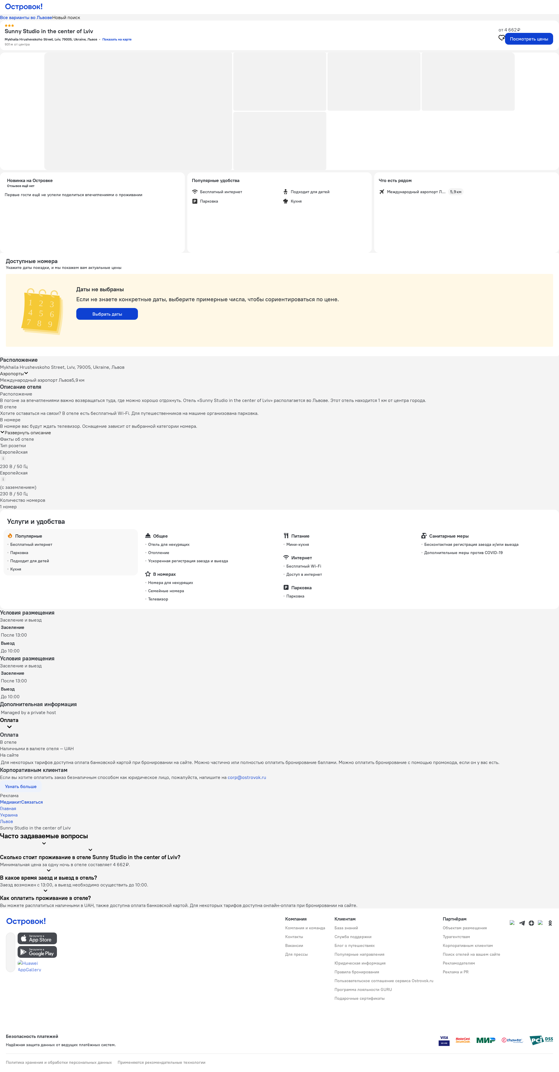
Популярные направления (359, 954)
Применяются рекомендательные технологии (161, 1062)
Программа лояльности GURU (363, 989)
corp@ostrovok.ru (247, 777)
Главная (8, 808)
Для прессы (296, 954)
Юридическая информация (360, 963)
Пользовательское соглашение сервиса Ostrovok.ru (384, 980)
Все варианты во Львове (26, 17)
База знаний (346, 927)
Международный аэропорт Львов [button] (36, 380)
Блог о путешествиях (355, 945)
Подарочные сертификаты (360, 998)
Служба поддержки (353, 936)
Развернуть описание (28, 432)
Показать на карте (116, 39)
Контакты (294, 936)
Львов (6, 821)
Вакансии (294, 945)
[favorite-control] (502, 38)
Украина (9, 815)
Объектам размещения (465, 927)
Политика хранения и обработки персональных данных (59, 1062)
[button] (138, 111)
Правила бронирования (357, 972)
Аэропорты (12, 373)
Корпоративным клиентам (468, 945)
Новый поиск (66, 17)
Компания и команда (305, 927)
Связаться (32, 802)
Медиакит (10, 802)
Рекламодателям (459, 963)
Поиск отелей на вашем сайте (471, 954)
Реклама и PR (456, 972)
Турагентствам (456, 936)
